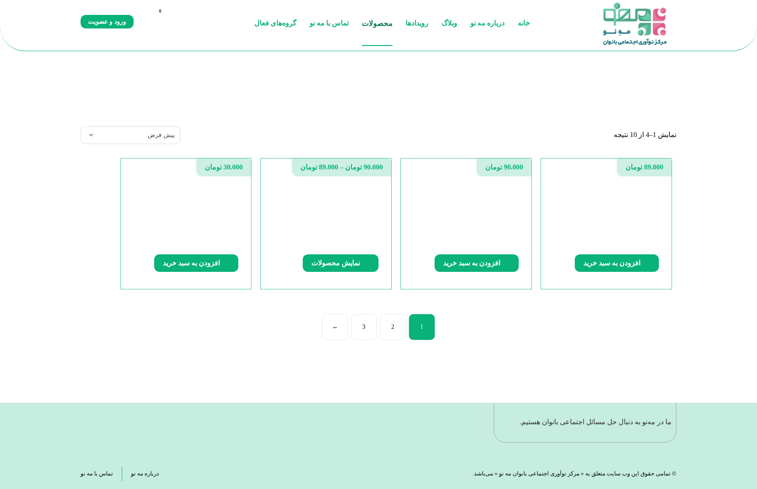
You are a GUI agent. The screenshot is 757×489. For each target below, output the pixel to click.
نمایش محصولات (335, 263)
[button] (143, 20)
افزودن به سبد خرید (612, 263)
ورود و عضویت (107, 21)
